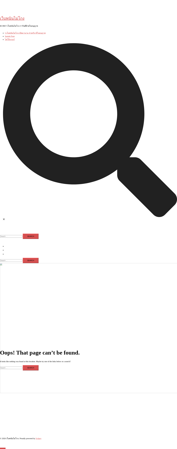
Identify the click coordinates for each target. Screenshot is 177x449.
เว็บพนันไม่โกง (12, 18)
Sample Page (10, 36)
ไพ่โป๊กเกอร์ (10, 39)
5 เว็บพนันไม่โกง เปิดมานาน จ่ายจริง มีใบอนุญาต (25, 33)
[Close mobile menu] (1, 240)
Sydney (38, 438)
